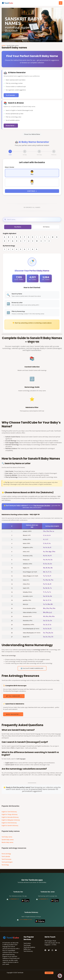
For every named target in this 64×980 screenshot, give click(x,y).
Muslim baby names (7, 842)
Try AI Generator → (11, 95)
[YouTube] (56, 950)
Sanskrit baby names (8, 839)
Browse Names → (11, 125)
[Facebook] (45, 950)
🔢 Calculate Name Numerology (32, 668)
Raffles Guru (27, 949)
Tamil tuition (27, 943)
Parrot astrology (6, 853)
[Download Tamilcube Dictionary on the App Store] (25, 921)
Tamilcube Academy (29, 947)
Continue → (32, 191)
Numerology (5, 865)
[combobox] (31, 219)
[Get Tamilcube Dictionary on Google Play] (40, 921)
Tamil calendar (6, 856)
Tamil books (27, 945)
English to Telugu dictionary (10, 814)
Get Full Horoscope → (14, 696)
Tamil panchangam (7, 862)
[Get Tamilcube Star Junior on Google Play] (55, 900)
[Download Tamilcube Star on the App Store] (13, 900)
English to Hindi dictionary (9, 823)
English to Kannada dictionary (10, 817)
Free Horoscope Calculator (42, 505)
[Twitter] (49, 950)
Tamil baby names (7, 837)
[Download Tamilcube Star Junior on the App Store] (42, 900)
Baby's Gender (9, 167)
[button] (49, 973)
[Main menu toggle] (60, 3)
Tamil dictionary (28, 951)
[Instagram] (52, 950)
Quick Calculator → (13, 714)
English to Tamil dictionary (9, 811)
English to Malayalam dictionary (11, 820)
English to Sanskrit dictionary (10, 825)
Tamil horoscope (6, 859)
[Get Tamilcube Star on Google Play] (25, 900)
